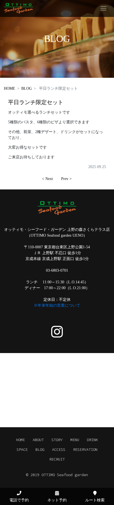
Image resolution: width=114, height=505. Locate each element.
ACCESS (58, 449)
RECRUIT (57, 459)
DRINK (92, 439)
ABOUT (38, 439)
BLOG (26, 88)
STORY (57, 439)
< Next (47, 179)
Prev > (66, 179)
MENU (74, 439)
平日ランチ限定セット (35, 102)
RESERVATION (85, 449)
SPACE (22, 449)
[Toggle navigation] (103, 8)
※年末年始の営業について (57, 305)
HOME (9, 88)
